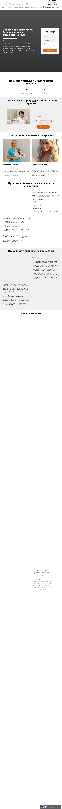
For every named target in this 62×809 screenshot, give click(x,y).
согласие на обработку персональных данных (50, 317)
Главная (4, 619)
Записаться (50, 322)
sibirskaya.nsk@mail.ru (52, 4)
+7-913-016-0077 (51, 1)
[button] (51, 2)
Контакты (29, 8)
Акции (34, 8)
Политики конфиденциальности (51, 318)
